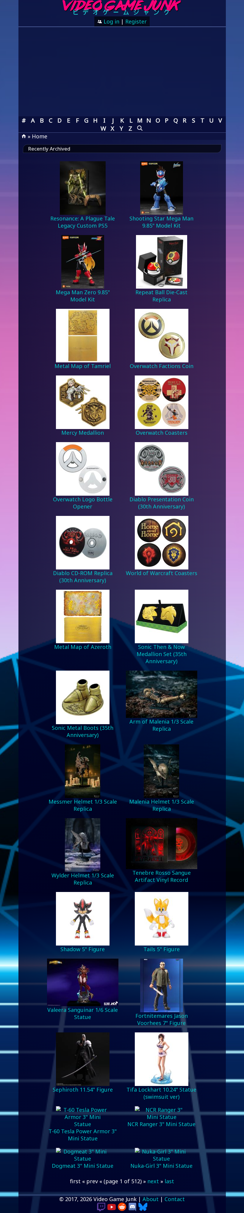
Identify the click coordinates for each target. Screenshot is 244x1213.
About (151, 1199)
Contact (175, 1199)
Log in (110, 21)
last (169, 1181)
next (153, 1181)
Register (136, 21)
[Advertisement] (122, 71)
